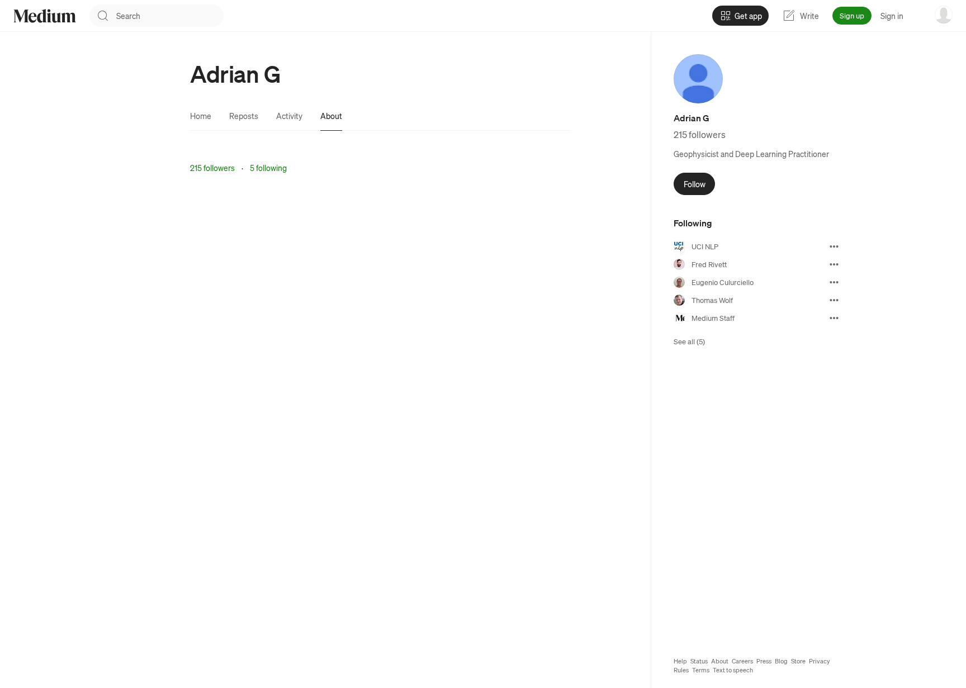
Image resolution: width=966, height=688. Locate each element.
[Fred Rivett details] (834, 264)
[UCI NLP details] (834, 246)
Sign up (852, 15)
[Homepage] (44, 16)
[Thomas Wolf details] (834, 300)
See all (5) (689, 341)
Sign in (891, 16)
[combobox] (170, 15)
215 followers (212, 168)
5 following (268, 168)
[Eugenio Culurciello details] (834, 282)
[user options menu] (944, 14)
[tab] (200, 115)
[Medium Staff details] (834, 318)
